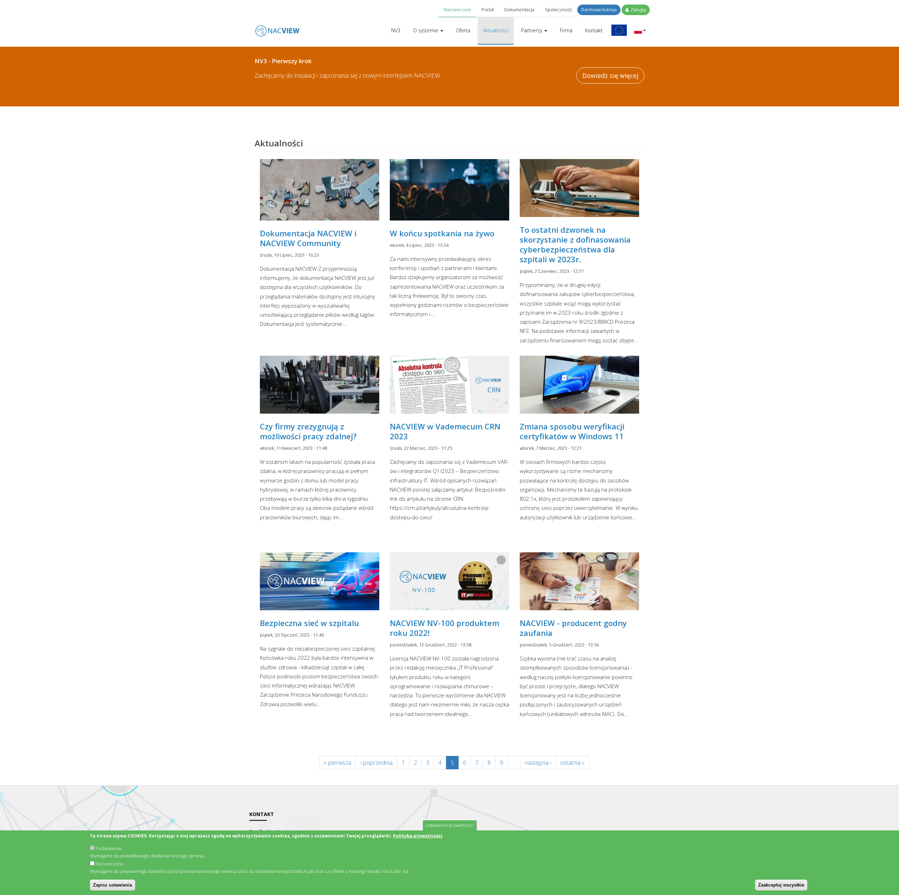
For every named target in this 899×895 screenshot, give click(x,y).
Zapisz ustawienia (112, 885)
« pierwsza (337, 762)
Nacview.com (457, 9)
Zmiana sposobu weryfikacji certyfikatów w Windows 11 (572, 431)
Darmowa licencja (599, 10)
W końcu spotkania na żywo (442, 233)
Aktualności (495, 30)
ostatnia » (572, 762)
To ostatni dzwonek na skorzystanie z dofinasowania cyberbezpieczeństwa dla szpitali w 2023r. (575, 244)
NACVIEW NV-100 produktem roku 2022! (444, 628)
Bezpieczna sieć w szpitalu (309, 623)
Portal (487, 9)
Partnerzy (532, 30)
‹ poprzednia (376, 762)
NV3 (395, 30)
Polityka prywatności (417, 836)
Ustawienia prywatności (449, 825)
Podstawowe (109, 848)
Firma (566, 30)
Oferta (463, 30)
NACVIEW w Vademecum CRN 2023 (445, 431)
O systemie (426, 30)
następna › (538, 762)
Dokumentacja (519, 9)
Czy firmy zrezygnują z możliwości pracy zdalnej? (308, 431)
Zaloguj (638, 10)
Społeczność (558, 9)
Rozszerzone (110, 864)
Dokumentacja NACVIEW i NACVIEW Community (308, 238)
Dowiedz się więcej (610, 75)
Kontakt (594, 30)
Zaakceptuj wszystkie (781, 885)
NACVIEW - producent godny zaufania (573, 628)
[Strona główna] (277, 26)
